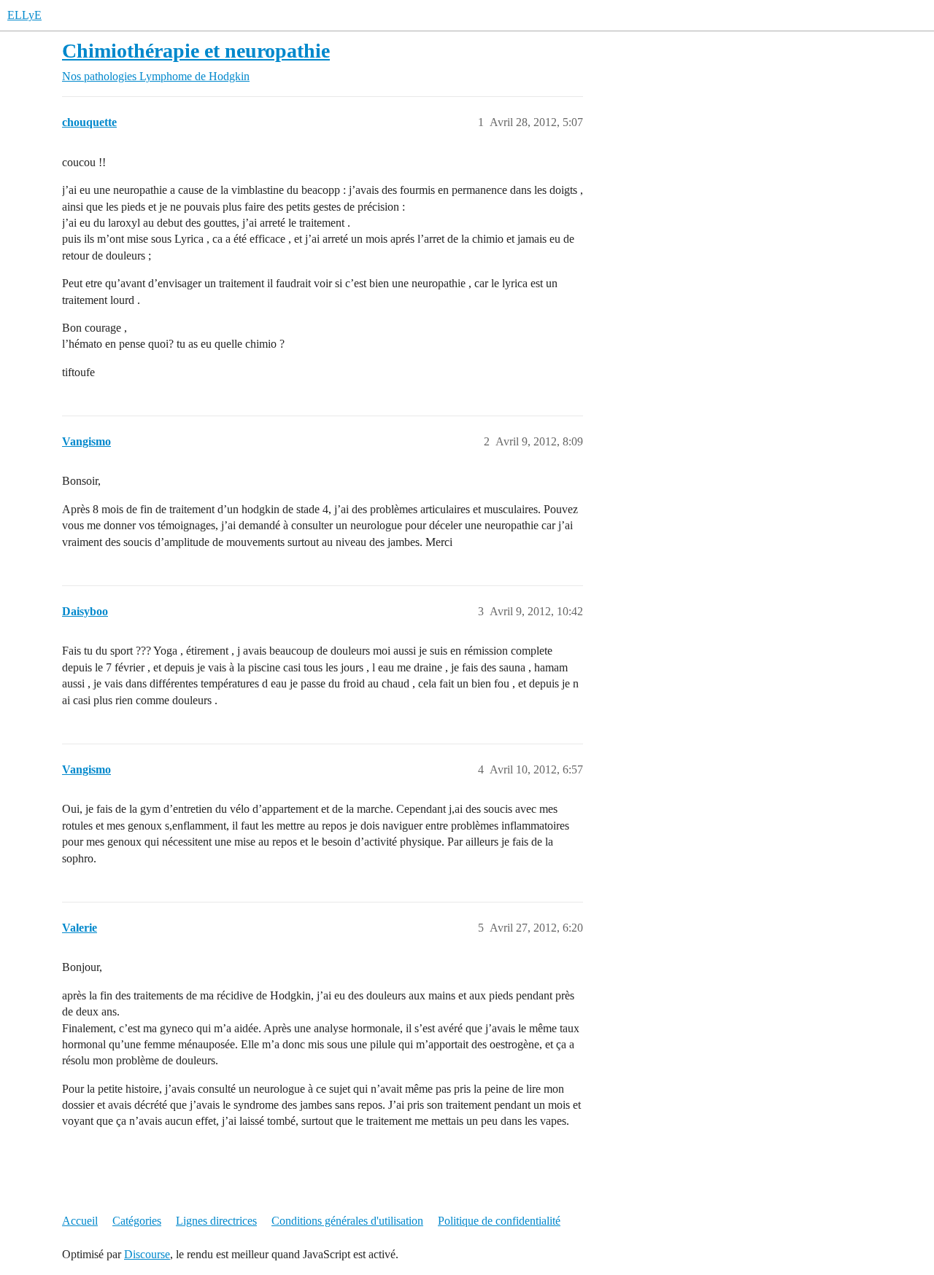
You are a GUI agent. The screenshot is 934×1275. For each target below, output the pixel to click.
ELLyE (24, 15)
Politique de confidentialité (499, 1220)
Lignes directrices (216, 1220)
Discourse (147, 1254)
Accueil (80, 1220)
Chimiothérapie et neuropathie (196, 50)
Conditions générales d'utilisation (347, 1220)
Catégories (136, 1220)
